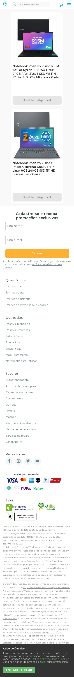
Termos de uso (15, 292)
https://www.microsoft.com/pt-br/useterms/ (46, 587)
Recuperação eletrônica (21, 423)
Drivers (10, 411)
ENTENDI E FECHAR (19, 670)
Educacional (13, 342)
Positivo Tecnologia (18, 324)
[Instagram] (18, 461)
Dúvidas (11, 404)
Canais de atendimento (21, 392)
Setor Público (14, 336)
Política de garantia (18, 299)
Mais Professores (17, 355)
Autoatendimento (17, 380)
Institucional (13, 286)
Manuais (11, 417)
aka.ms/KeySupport (56, 568)
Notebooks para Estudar (21, 361)
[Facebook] (9, 461)
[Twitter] (28, 461)
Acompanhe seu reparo (21, 386)
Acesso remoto (15, 398)
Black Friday (13, 348)
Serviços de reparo (17, 435)
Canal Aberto (14, 441)
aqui (43, 661)
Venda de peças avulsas (21, 429)
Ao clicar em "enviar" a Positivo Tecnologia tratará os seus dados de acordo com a (37, 264)
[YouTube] (37, 461)
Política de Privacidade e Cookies (27, 305)
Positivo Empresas (18, 330)
